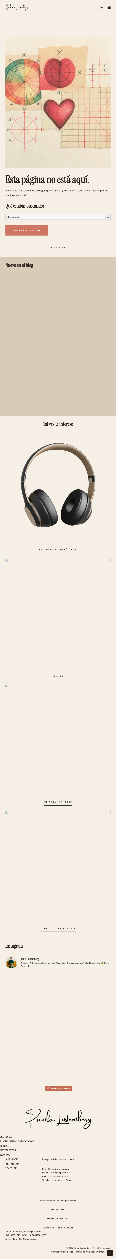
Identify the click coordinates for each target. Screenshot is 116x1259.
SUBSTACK (11, 1159)
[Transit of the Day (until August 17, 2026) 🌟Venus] (22, 1013)
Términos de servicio (52, 1180)
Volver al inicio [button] (27, 230)
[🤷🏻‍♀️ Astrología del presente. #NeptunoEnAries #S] (94, 1070)
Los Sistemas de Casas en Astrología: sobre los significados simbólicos (82, 278)
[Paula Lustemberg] (16, 7)
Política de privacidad (52, 1176)
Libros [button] (58, 675)
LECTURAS (6, 1137)
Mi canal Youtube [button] (58, 802)
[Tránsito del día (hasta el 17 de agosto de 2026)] (58, 1003)
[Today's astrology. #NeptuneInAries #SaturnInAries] (58, 1070)
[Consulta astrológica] (58, 485)
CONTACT (6, 1155)
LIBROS (4, 1146)
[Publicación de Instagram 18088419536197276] (22, 1060)
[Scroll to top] (110, 1252)
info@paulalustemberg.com (58, 1159)
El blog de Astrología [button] (58, 928)
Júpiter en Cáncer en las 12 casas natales (79, 375)
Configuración (104, 1251)
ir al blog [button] (58, 247)
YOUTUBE (11, 1168)
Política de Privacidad (85, 1251)
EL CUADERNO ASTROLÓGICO (17, 1141)
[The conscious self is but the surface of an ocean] (94, 982)
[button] (109, 7)
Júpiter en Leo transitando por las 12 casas (80, 326)
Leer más (62, 291)
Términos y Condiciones (61, 1251)
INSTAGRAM (12, 1164)
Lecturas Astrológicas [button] (58, 549)
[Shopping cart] (100, 7)
